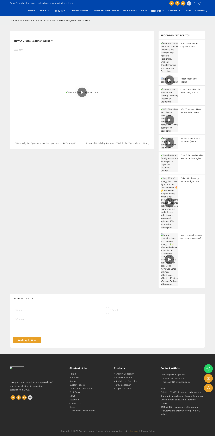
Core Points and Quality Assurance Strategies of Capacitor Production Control (191, 157)
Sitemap (133, 431)
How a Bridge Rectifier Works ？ (75, 20)
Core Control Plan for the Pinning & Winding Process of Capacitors (191, 91)
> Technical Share (46, 20)
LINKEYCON (16, 20)
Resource (29, 20)
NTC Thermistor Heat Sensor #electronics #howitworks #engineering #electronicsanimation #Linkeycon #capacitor (191, 111)
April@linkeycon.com (179, 382)
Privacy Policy (148, 431)
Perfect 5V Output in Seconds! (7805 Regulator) (190, 140)
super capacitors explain (188, 80)
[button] (206, 11)
